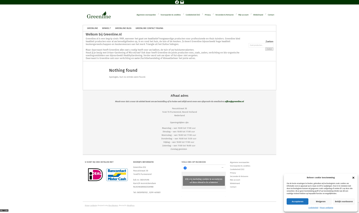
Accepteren (297, 201)
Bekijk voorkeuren (344, 201)
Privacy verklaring (326, 208)
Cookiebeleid (313, 208)
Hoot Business (113, 205)
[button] (353, 177)
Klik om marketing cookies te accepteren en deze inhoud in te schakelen (203, 181)
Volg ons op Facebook (194, 162)
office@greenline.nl (234, 101)
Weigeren (320, 201)
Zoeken (269, 49)
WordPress (130, 205)
